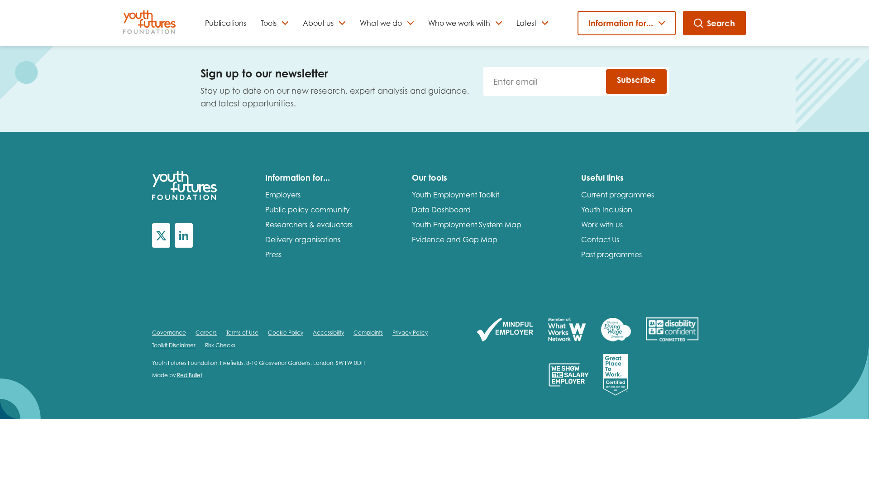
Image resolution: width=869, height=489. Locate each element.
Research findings (339, 422)
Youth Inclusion (606, 209)
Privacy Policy (410, 332)
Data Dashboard (441, 209)
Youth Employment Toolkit (455, 194)
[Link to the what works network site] (567, 330)
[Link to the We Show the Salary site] (569, 375)
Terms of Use (242, 332)
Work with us (602, 224)
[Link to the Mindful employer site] (505, 330)
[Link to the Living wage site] (616, 330)
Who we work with (459, 23)
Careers (206, 332)
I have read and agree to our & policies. (416, 463)
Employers (283, 194)
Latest (526, 23)
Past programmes (611, 254)
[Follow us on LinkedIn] (184, 235)
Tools (269, 23)
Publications (225, 23)
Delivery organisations (302, 239)
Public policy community (307, 209)
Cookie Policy (285, 332)
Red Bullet (189, 375)
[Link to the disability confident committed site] (672, 330)
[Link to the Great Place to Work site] (615, 375)
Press (273, 254)
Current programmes (617, 194)
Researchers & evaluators (309, 224)
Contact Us (600, 239)
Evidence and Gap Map (454, 239)
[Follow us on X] (161, 235)
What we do (381, 23)
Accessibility (328, 332)
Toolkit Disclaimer (174, 345)
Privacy (417, 463)
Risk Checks (220, 345)
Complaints (368, 332)
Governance (169, 332)
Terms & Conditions (466, 463)
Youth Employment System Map (466, 224)
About (318, 23)
